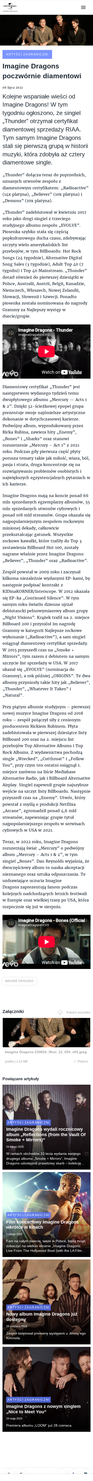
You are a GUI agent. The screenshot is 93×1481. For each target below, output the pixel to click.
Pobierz (83, 1061)
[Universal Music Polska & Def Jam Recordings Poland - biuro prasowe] (10, 12)
